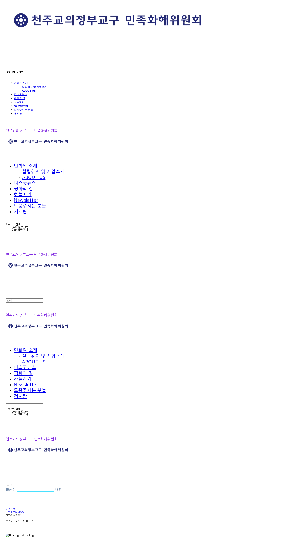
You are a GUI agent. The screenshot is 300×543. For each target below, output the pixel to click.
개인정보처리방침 (15, 512)
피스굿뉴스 (20, 94)
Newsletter (21, 106)
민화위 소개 (21, 83)
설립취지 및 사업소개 (34, 86)
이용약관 (10, 509)
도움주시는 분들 (23, 109)
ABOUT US (29, 90)
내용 (58, 489)
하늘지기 (19, 102)
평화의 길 (19, 98)
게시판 (18, 113)
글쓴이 (11, 489)
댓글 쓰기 (51, 498)
